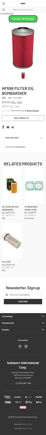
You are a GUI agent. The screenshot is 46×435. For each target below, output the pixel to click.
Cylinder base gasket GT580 (30, 208)
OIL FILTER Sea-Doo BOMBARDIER (10, 208)
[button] (23, 18)
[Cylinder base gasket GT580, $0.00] (34, 186)
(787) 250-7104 (24, 383)
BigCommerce (27, 424)
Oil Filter (6, 262)
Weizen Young (27, 428)
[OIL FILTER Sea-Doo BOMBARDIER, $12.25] (11, 186)
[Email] (8, 127)
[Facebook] (3, 127)
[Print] (12, 127)
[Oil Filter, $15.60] (11, 241)
